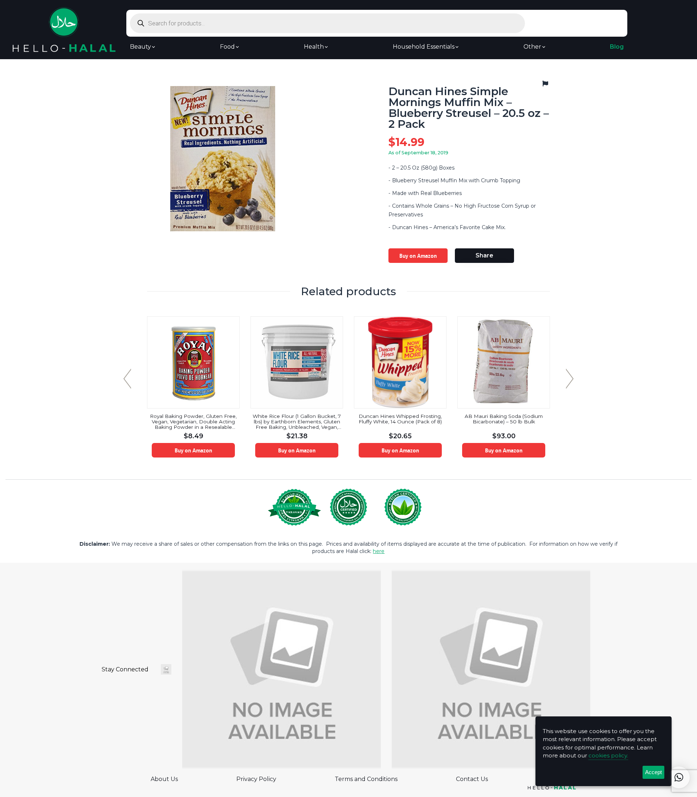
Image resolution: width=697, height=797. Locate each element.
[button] (679, 777)
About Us (164, 779)
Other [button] (532, 47)
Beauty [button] (140, 47)
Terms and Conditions (366, 779)
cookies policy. (608, 755)
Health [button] (314, 47)
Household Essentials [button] (424, 47)
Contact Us (472, 779)
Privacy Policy (256, 779)
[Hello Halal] (64, 29)
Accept (653, 772)
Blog (617, 47)
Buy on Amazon (418, 255)
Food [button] (227, 47)
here (378, 551)
